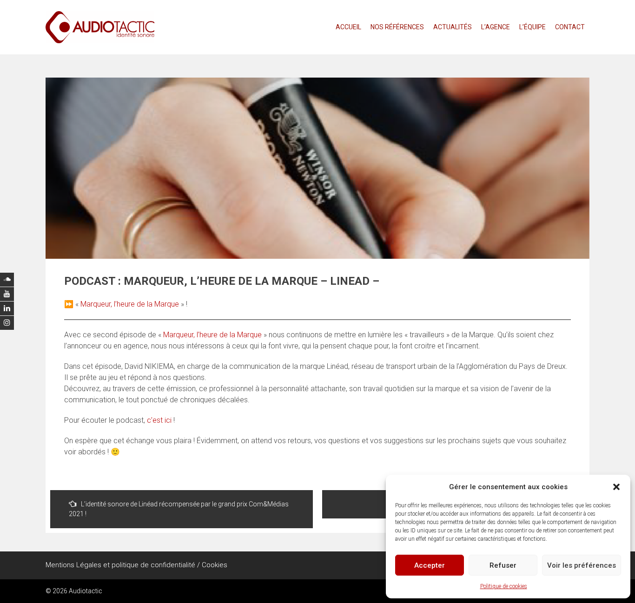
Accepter (429, 565)
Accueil (348, 27)
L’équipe (532, 27)
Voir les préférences (581, 565)
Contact (570, 27)
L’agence (495, 27)
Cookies (214, 565)
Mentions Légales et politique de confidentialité (120, 565)
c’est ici (160, 420)
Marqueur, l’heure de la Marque (129, 304)
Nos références (397, 27)
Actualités (452, 27)
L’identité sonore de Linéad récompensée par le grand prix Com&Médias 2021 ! (179, 509)
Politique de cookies (503, 586)
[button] (616, 487)
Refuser (502, 565)
